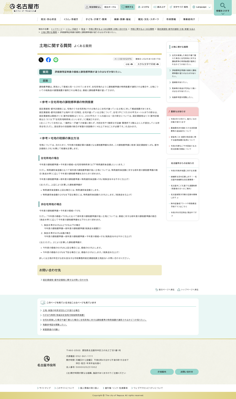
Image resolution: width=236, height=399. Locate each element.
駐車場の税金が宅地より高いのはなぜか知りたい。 (184, 89)
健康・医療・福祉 (122, 19)
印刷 (127, 64)
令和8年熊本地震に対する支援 (184, 171)
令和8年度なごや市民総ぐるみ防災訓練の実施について (184, 147)
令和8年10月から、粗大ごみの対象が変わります (184, 120)
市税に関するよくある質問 (142, 29)
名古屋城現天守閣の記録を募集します (184, 196)
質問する (129, 7)
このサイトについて (65, 388)
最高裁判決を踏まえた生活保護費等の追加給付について (184, 129)
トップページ (56, 29)
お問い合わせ (187, 372)
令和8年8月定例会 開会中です (184, 212)
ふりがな (145, 7)
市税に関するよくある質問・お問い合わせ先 (108, 29)
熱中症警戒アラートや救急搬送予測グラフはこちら (183, 205)
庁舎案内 (162, 372)
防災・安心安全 (48, 19)
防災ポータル (110, 7)
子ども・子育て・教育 (96, 19)
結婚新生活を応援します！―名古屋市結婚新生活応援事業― (184, 178)
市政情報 (171, 19)
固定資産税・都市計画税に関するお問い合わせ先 (65, 280)
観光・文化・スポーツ (148, 19)
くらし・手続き (71, 19)
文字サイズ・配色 (180, 7)
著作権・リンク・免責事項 (116, 388)
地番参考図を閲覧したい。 (183, 97)
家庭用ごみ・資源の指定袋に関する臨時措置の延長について (183, 138)
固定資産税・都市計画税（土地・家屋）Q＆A (176, 29)
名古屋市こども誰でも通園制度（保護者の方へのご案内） (184, 187)
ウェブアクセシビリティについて (148, 388)
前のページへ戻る (167, 290)
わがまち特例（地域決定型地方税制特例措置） (64, 315)
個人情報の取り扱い (89, 388)
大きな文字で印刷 (147, 64)
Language (201, 7)
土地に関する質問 (49, 32)
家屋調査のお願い (51, 329)
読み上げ (161, 7)
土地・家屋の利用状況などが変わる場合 (61, 310)
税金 (83, 29)
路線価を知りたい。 (180, 82)
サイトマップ (45, 388)
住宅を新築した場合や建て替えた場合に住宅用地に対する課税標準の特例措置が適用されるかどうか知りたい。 (184, 59)
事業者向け (189, 19)
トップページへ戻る (190, 290)
